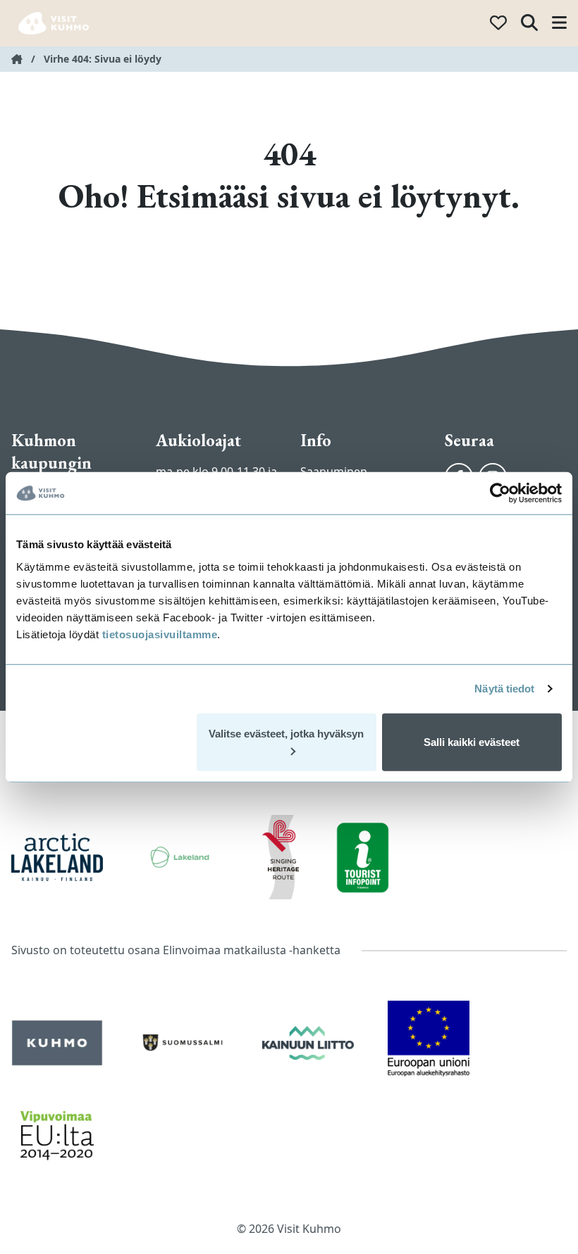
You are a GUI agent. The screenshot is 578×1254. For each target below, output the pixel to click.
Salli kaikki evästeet (471, 741)
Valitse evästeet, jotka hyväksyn (286, 733)
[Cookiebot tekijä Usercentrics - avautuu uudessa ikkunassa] (500, 493)
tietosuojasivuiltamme (158, 634)
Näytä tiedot (504, 689)
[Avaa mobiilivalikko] (559, 23)
